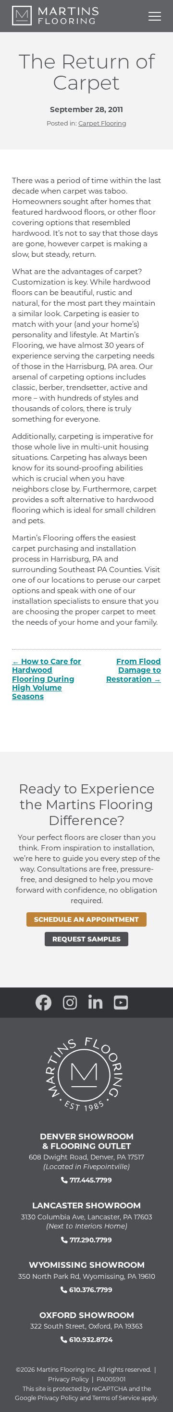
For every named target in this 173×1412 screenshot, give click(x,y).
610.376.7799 (89, 1289)
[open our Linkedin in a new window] (95, 1002)
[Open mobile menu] (154, 16)
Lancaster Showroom (86, 1205)
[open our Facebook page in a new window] (43, 1002)
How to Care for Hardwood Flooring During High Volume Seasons (46, 678)
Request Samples (86, 938)
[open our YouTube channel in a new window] (121, 1002)
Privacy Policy (68, 1379)
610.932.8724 (89, 1339)
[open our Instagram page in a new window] (70, 1002)
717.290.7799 (90, 1239)
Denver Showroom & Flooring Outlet (87, 1141)
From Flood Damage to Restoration (133, 669)
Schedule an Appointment (86, 919)
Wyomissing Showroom (87, 1264)
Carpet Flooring (102, 123)
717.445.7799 (90, 1179)
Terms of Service (116, 1397)
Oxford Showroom (86, 1314)
